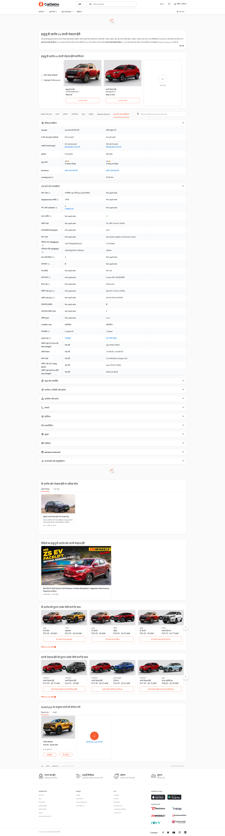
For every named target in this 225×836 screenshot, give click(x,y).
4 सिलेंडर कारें (69, 209)
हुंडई (163, 678)
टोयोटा (67, 628)
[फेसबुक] (163, 833)
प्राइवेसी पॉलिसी (43, 806)
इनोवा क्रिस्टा (166, 630)
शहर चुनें (181, 12)
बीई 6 (115, 630)
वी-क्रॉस (66, 755)
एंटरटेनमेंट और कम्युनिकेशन (121, 114)
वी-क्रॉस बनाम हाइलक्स (64, 639)
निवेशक (41, 813)
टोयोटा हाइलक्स (48, 742)
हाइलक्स (68, 630)
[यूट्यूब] (173, 833)
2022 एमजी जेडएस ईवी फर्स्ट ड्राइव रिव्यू (56, 516)
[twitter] (168, 833)
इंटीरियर (65, 114)
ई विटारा (116, 680)
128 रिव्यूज (114, 164)
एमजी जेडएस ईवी (111, 89)
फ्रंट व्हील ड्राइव (111, 338)
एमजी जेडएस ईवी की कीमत (113, 42)
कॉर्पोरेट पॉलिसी (42, 809)
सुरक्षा (83, 114)
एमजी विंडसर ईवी (70, 680)
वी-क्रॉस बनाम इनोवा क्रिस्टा (161, 639)
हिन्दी (161, 4)
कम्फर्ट (57, 114)
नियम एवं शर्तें (42, 802)
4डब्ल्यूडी (67, 338)
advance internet (103, 114)
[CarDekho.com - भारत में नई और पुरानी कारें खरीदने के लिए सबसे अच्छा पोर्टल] (49, 4)
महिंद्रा (115, 628)
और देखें (181, 46)
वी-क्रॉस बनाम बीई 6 (112, 639)
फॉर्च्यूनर (49, 755)
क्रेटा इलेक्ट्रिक (167, 680)
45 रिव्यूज (72, 164)
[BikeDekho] (158, 808)
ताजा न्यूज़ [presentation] (56, 489)
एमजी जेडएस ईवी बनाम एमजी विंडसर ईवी (64, 689)
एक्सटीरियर (75, 114)
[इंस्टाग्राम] (180, 833)
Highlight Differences (52, 80)
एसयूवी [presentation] (55, 712)
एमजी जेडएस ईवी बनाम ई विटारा (112, 689)
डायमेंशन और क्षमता (46, 114)
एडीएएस (91, 114)
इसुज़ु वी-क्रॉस (70, 89)
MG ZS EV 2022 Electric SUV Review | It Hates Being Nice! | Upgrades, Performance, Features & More (76, 589)
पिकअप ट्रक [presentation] (45, 712)
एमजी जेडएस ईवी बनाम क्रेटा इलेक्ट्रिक (161, 689)
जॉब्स (40, 799)
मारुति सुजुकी (117, 678)
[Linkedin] (185, 833)
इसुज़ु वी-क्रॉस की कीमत (48, 42)
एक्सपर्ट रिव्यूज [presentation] (45, 489)
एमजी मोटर (68, 678)
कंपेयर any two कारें (47, 647)
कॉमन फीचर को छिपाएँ (50, 75)
